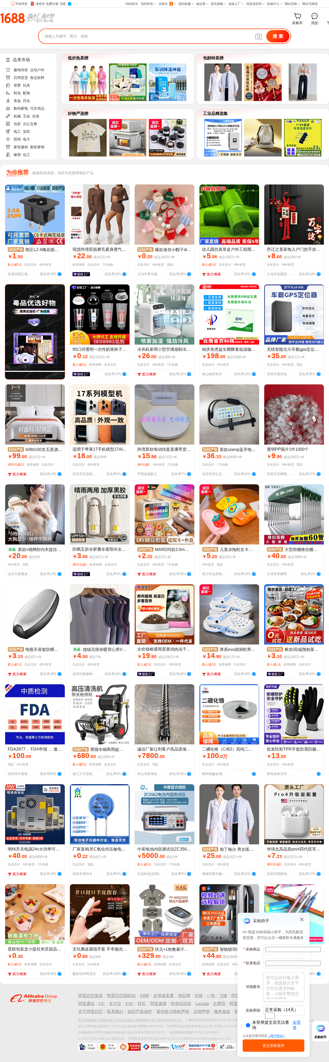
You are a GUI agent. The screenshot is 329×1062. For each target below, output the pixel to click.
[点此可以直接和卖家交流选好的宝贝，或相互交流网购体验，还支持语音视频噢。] (59, 273)
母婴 (17, 85)
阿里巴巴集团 (90, 995)
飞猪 (223, 995)
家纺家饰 (37, 147)
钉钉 (129, 1003)
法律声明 (201, 1011)
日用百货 (21, 78)
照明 (17, 139)
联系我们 (115, 1011)
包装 (17, 124)
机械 (17, 116)
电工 (17, 132)
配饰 (26, 93)
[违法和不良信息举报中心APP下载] (202, 1047)
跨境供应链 (181, 1003)
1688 (144, 995)
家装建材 (21, 147)
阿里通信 (86, 1003)
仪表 (35, 116)
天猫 (198, 995)
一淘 (211, 995)
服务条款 (222, 1011)
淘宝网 (184, 995)
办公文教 (30, 124)
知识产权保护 (139, 1011)
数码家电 (21, 108)
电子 (26, 139)
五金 (26, 116)
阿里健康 (158, 1003)
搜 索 (278, 36)
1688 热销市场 (27, 18)
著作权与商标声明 (172, 1011)
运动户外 (37, 70)
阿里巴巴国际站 (121, 995)
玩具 (26, 85)
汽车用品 (37, 108)
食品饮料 (37, 78)
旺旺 (142, 1003)
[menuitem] (30, 68)
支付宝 (115, 1003)
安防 (26, 132)
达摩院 (219, 1003)
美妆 (17, 101)
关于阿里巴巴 (90, 1011)
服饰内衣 (21, 70)
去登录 (297, 1025)
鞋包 (17, 93)
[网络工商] (107, 1047)
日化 (26, 101)
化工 (26, 155)
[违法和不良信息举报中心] (164, 1047)
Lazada (202, 1003)
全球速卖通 (163, 995)
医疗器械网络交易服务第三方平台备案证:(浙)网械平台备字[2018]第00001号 (130, 1020)
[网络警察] (87, 1047)
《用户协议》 (276, 1036)
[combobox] (270, 1016)
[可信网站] (130, 1047)
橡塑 (17, 155)
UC (102, 1003)
